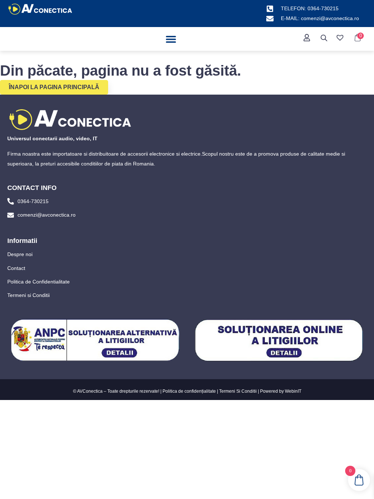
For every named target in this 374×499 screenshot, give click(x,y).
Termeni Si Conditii (238, 391)
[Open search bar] (324, 38)
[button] (171, 39)
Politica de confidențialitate (189, 391)
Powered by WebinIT (280, 391)
